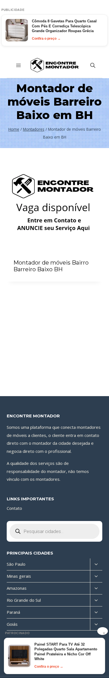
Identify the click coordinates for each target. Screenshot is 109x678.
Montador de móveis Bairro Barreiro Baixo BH (51, 266)
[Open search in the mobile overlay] (93, 65)
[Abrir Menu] (18, 65)
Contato (14, 508)
